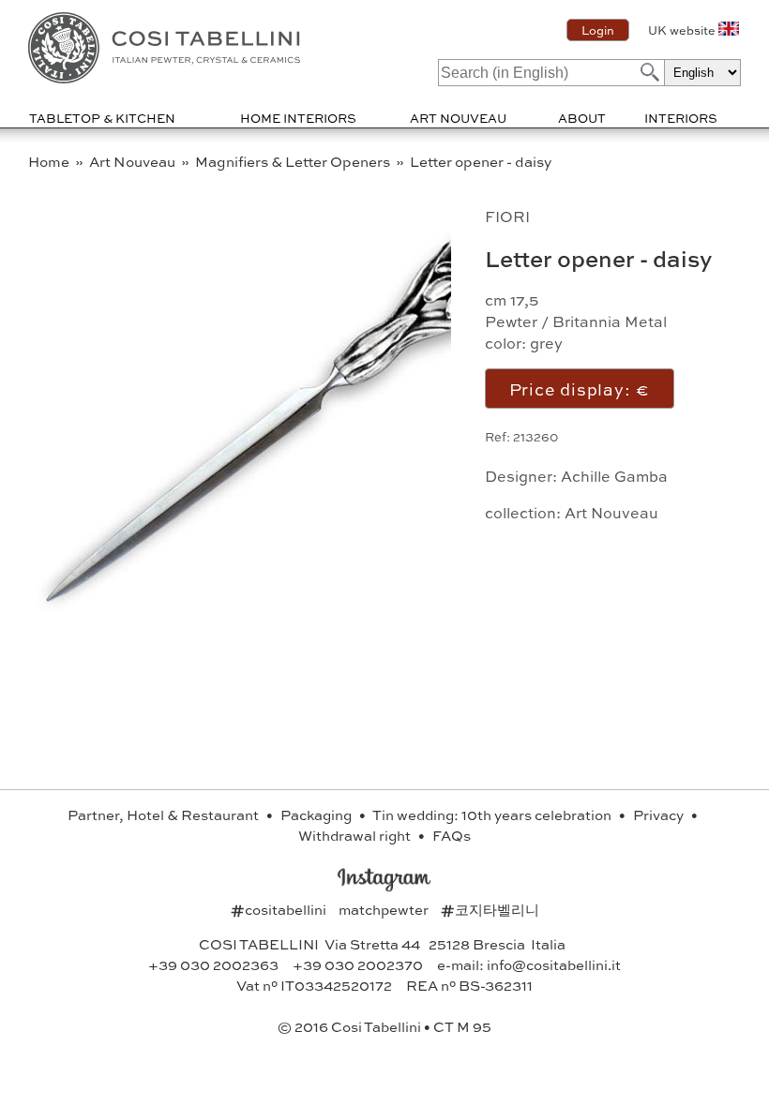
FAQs (451, 835)
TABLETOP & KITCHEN (102, 118)
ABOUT (582, 118)
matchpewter (385, 909)
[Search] (648, 71)
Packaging (317, 814)
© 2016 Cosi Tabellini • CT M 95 (384, 1026)
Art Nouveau (133, 161)
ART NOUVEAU (458, 118)
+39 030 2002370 (358, 964)
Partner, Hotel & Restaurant (165, 814)
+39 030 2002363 (213, 964)
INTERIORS (680, 118)
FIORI (507, 216)
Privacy (659, 814)
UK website (682, 30)
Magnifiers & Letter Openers (294, 161)
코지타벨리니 (490, 909)
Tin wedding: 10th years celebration (493, 814)
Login (597, 30)
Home (50, 161)
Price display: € (579, 388)
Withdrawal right (356, 835)
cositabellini (280, 909)
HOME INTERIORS (298, 118)
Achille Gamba (614, 475)
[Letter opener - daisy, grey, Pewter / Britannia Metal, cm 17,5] (296, 609)
